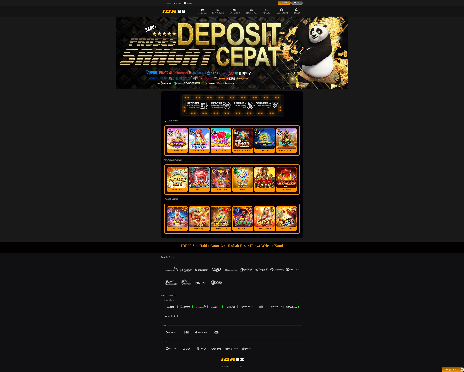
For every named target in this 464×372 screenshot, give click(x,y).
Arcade (266, 13)
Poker (297, 13)
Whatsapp (168, 3)
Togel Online (282, 13)
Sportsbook (251, 13)
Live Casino (235, 13)
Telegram (178, 3)
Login (297, 3)
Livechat (189, 3)
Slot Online (218, 13)
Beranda (202, 13)
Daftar (284, 3)
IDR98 (227, 366)
